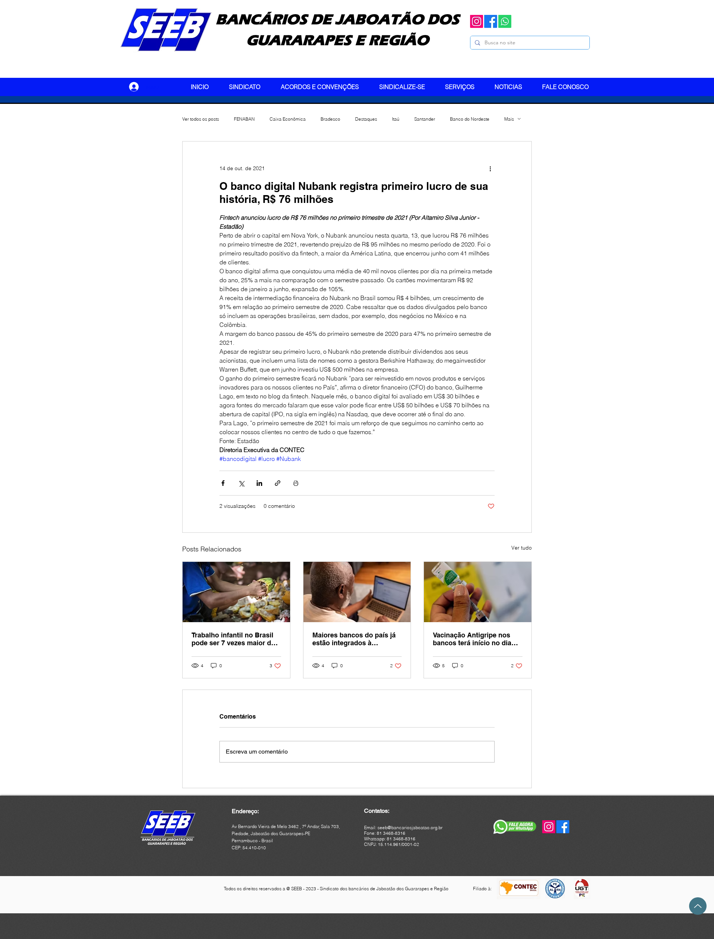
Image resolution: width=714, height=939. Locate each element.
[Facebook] (490, 21)
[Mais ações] (490, 168)
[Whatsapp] (504, 21)
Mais (509, 119)
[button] (249, 87)
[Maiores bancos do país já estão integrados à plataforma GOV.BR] (357, 592)
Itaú (395, 119)
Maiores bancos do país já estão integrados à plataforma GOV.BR (354, 639)
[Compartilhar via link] (277, 483)
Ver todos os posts (200, 119)
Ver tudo (521, 547)
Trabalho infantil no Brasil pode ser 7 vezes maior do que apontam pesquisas (233, 639)
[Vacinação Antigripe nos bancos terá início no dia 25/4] (477, 592)
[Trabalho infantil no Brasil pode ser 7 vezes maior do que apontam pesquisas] (236, 592)
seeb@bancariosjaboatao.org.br (410, 827)
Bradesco (330, 119)
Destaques (366, 119)
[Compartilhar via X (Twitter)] (241, 483)
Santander (424, 119)
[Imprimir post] (295, 483)
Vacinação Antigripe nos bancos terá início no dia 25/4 (472, 639)
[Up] (698, 906)
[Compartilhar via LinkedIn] (259, 483)
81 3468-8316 (401, 838)
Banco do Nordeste (469, 119)
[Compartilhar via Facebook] (222, 483)
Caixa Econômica (288, 119)
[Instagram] (476, 21)
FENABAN (244, 119)
